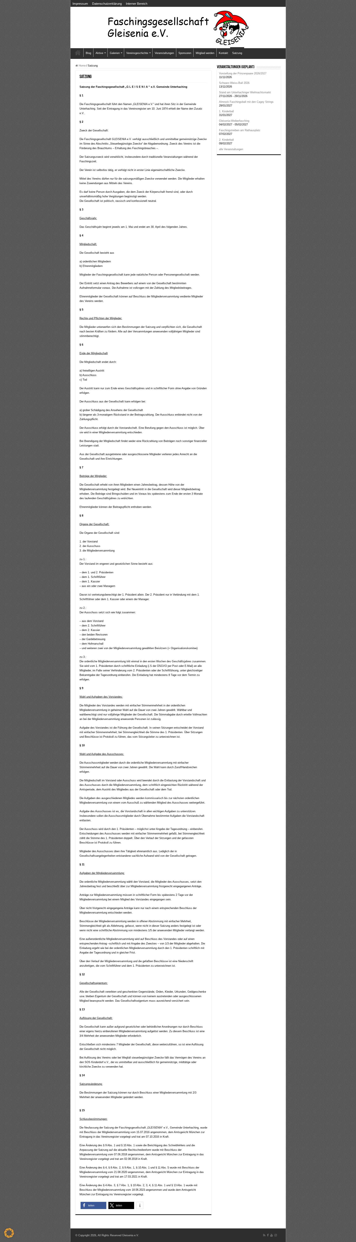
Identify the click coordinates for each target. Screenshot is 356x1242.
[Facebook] (268, 1235)
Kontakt (223, 53)
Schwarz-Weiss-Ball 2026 (234, 82)
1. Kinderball (226, 111)
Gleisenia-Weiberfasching (234, 120)
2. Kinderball (226, 139)
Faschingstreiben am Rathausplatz (239, 130)
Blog (88, 53)
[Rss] (264, 1235)
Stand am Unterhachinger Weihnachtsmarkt (245, 92)
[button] (93, 1205)
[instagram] (275, 1235)
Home (82, 65)
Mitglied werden (205, 53)
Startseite (78, 52)
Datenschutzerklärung (107, 3)
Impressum (80, 3)
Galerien (115, 53)
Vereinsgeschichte (137, 53)
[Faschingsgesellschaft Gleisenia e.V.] (178, 27)
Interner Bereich (136, 3)
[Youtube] (271, 1235)
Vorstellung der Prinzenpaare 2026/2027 (242, 73)
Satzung (237, 53)
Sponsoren (184, 53)
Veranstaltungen (164, 53)
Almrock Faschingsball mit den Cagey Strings (246, 101)
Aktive (99, 53)
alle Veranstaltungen (231, 149)
